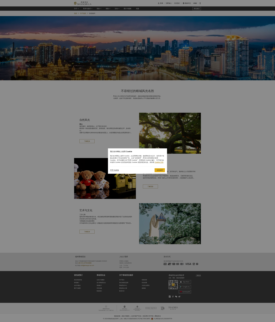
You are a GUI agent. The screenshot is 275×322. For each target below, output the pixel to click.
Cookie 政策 (159, 162)
